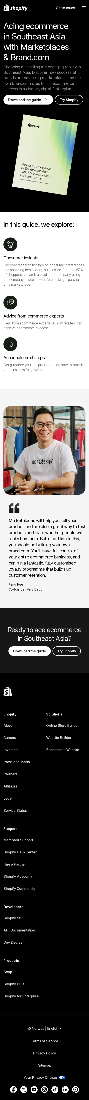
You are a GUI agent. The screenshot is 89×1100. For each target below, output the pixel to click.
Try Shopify (69, 100)
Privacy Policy (44, 1053)
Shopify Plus (13, 984)
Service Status (15, 810)
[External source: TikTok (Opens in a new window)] (54, 1089)
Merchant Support (18, 840)
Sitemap (44, 1065)
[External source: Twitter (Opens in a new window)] (23, 1089)
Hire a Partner (14, 864)
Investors (10, 750)
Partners (10, 774)
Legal (7, 798)
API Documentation (19, 930)
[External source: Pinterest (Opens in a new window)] (75, 1089)
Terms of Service (44, 1041)
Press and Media (16, 762)
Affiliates (10, 786)
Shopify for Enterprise (21, 996)
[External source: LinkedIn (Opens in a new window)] (65, 1089)
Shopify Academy (17, 876)
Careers (9, 737)
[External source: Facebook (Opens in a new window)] (13, 1089)
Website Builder (58, 737)
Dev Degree (12, 942)
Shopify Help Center (20, 852)
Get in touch (65, 8)
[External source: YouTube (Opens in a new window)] (34, 1089)
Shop (7, 972)
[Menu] (83, 8)
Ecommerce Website (62, 750)
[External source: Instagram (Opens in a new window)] (44, 1089)
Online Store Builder (62, 725)
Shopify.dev (12, 918)
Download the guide (29, 651)
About (8, 725)
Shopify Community (19, 888)
